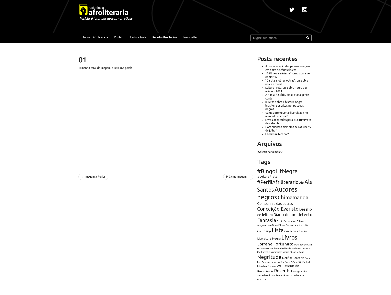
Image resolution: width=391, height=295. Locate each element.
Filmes (281, 225)
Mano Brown (263, 248)
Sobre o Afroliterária (95, 37)
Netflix (287, 258)
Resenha (283, 270)
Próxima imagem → (238, 176)
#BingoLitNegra (277, 171)
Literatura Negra (269, 238)
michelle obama (281, 252)
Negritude (269, 257)
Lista (278, 230)
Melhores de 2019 (301, 248)
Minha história (297, 252)
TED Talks (294, 275)
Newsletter (190, 37)
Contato (119, 37)
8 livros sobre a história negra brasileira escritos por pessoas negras (284, 105)
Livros (289, 237)
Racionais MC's (275, 266)
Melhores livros (265, 252)
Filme (275, 225)
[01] (165, 120)
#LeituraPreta (267, 176)
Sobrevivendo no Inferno (269, 275)
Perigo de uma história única (276, 262)
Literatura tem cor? (277, 134)
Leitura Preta (138, 37)
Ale (301, 183)
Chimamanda (293, 197)
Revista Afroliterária (165, 37)
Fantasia (266, 220)
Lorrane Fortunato (275, 244)
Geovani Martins (294, 225)
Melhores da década (280, 248)
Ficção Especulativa (286, 221)
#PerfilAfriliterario (278, 182)
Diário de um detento (292, 214)
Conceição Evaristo (278, 209)
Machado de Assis (303, 244)
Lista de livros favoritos (295, 231)
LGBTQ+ (267, 231)
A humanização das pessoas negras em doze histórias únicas (287, 68)
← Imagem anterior (93, 176)
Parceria (298, 258)
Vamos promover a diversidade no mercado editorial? (286, 114)
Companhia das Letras (275, 203)
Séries (285, 275)
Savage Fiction (300, 271)
